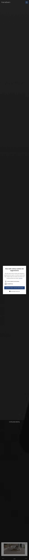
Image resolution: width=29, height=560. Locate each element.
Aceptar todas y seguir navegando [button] (14, 287)
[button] (14, 280)
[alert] (14, 280)
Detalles (20, 278)
